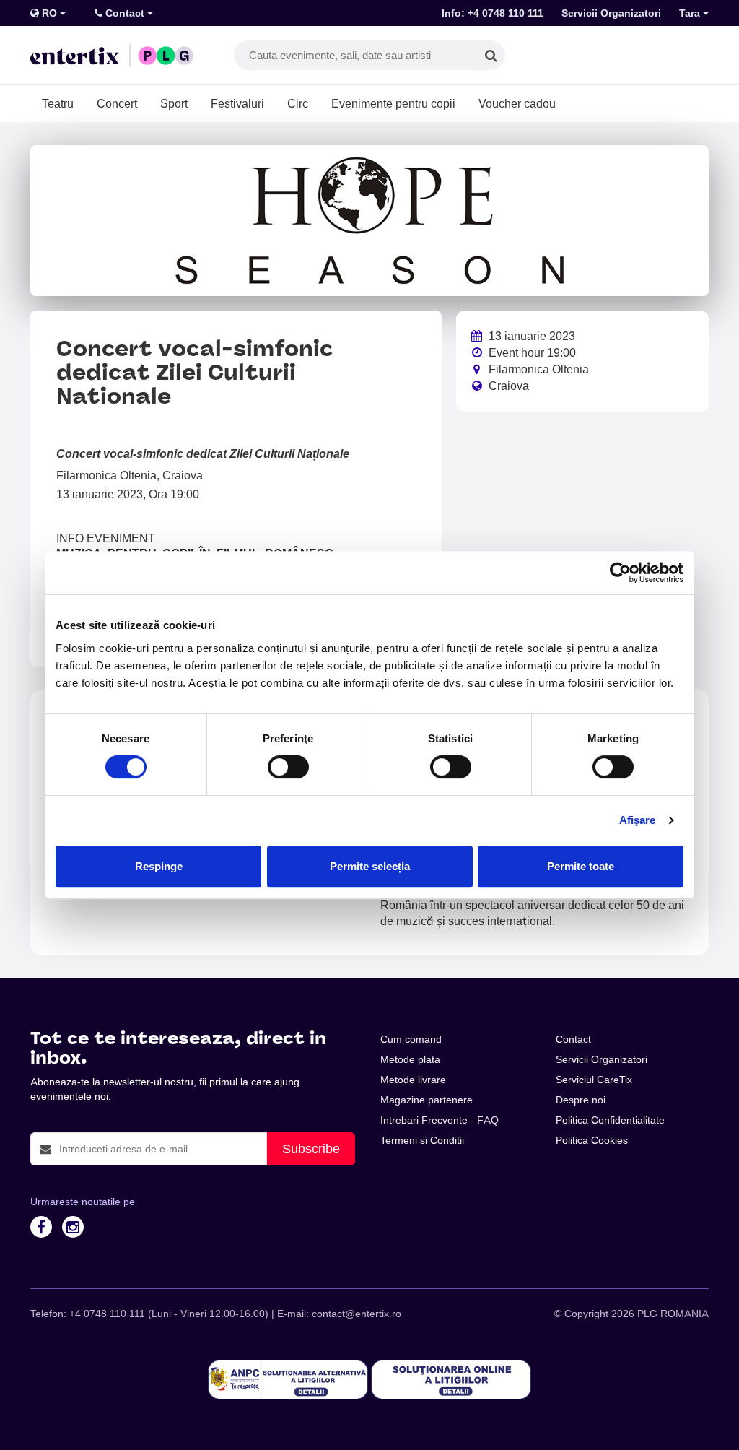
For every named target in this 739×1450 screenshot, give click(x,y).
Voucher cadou (517, 103)
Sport (174, 103)
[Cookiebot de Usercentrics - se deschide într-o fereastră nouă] (620, 572)
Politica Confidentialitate (610, 1119)
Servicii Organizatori (611, 12)
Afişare (637, 820)
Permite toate (580, 866)
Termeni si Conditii (422, 1140)
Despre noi (580, 1099)
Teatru (58, 103)
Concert (117, 103)
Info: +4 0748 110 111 (492, 12)
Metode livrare (413, 1079)
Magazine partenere (426, 1099)
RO (49, 12)
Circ (297, 103)
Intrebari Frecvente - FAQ (439, 1119)
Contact (124, 12)
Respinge (159, 866)
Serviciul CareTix (594, 1079)
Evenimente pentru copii (393, 103)
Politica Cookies (592, 1140)
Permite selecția (370, 866)
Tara (691, 12)
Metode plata (410, 1059)
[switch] (288, 766)
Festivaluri (237, 103)
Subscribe (311, 1148)
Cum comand (411, 1039)
